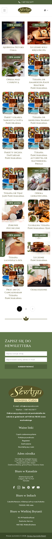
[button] (4, 10)
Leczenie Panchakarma (39, 259)
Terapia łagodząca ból (13, 259)
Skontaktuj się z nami (26, 447)
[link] (19, 309)
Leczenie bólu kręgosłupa (38, 49)
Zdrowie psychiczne (13, 227)
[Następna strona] (32, 309)
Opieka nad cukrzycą (13, 81)
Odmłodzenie (38, 289)
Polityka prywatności (26, 437)
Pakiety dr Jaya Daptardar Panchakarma (13, 155)
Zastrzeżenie (26, 444)
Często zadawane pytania (26, 434)
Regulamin (26, 441)
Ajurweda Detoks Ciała (13, 49)
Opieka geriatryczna (39, 195)
